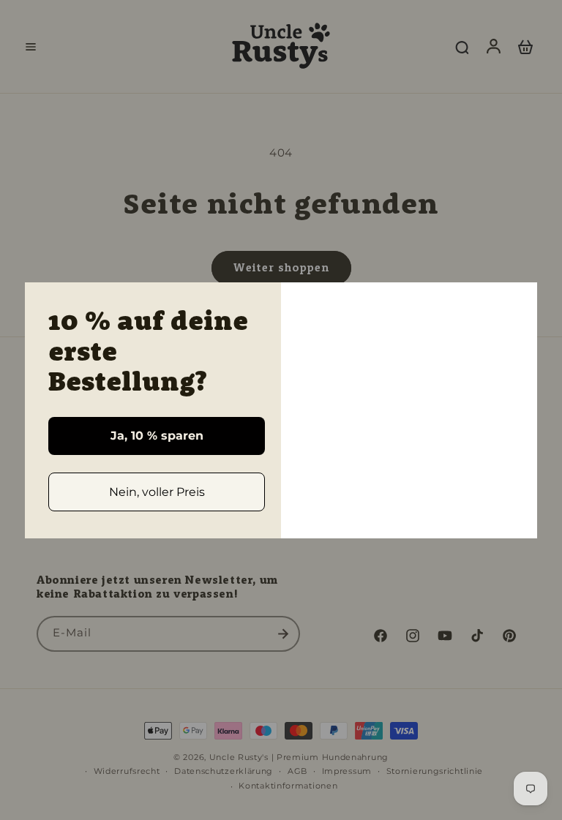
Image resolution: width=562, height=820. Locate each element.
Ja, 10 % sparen (156, 436)
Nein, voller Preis (157, 492)
